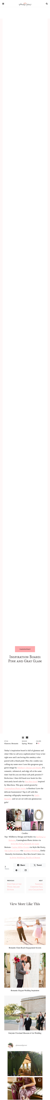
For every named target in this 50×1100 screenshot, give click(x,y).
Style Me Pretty (17, 844)
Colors (38, 741)
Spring (24, 743)
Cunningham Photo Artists (15, 788)
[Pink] (39, 743)
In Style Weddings (17, 857)
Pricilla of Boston (33, 857)
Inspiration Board (25, 649)
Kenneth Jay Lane (31, 844)
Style (6, 741)
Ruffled (39, 837)
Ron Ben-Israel (31, 781)
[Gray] (37, 743)
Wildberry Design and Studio (29, 768)
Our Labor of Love (12, 850)
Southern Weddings (31, 850)
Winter (30, 743)
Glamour (7, 743)
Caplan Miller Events (20, 847)
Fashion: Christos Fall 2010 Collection (35, 887)
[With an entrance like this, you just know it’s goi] (25, 1068)
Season (24, 741)
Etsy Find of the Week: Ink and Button (14, 887)
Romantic (15, 743)
